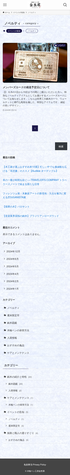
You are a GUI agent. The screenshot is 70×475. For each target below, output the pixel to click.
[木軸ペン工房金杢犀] (35, 5)
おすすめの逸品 (15, 345)
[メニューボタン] (5, 5)
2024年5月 (13, 266)
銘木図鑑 (12, 322)
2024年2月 (13, 281)
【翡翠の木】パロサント (16, 206)
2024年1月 (13, 288)
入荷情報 (12, 337)
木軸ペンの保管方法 (18, 330)
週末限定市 (13, 315)
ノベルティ (13, 307)
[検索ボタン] (65, 5)
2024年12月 (13, 251)
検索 (61, 146)
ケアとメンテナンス (18, 352)
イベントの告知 (14, 31)
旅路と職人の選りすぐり (22, 433)
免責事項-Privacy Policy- (35, 464)
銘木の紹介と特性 (19, 376)
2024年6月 (13, 258)
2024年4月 (13, 273)
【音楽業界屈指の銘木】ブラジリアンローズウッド (31, 215)
